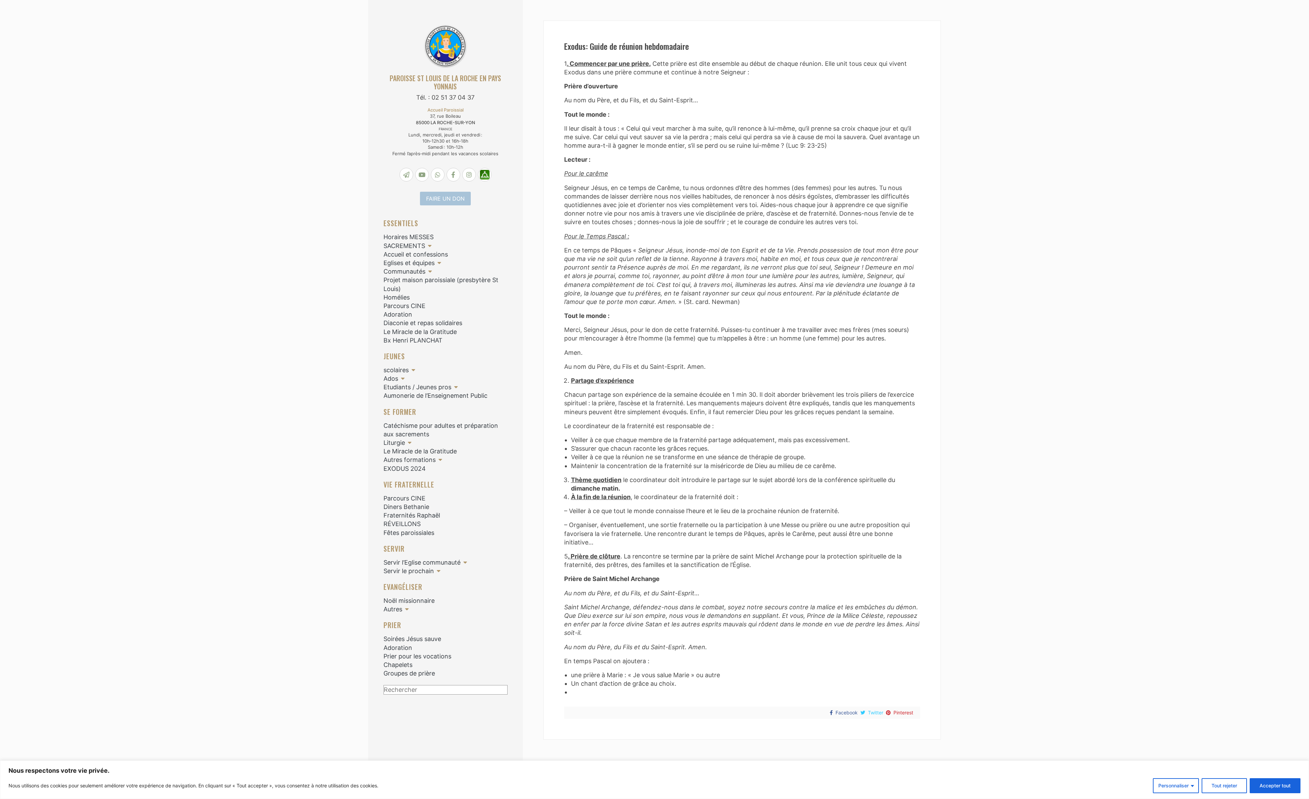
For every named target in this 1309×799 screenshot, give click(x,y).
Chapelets (397, 664)
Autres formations (409, 459)
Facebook (847, 712)
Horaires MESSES (408, 237)
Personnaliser (1173, 785)
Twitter (875, 712)
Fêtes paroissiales (408, 532)
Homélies (396, 297)
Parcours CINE (404, 305)
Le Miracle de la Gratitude (420, 331)
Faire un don (445, 198)
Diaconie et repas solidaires (422, 322)
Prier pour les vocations (417, 656)
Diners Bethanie (406, 506)
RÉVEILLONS (402, 523)
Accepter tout (1275, 785)
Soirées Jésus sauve (412, 638)
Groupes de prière (409, 673)
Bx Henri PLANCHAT (412, 340)
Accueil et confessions (415, 254)
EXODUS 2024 (404, 468)
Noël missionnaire (409, 600)
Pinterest (903, 712)
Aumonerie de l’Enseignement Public (435, 395)
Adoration (397, 314)
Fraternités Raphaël (411, 515)
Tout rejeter (1224, 785)
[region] (654, 779)
